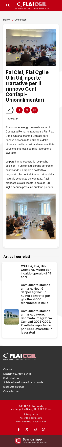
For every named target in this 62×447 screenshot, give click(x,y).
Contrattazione (11, 391)
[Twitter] (27, 429)
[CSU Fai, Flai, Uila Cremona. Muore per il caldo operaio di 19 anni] (11, 272)
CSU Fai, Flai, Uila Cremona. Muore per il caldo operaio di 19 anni (36, 271)
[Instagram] (35, 429)
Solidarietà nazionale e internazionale (23, 382)
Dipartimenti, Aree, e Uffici (17, 373)
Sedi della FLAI (11, 378)
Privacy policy (31, 414)
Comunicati (20, 19)
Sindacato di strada (13, 386)
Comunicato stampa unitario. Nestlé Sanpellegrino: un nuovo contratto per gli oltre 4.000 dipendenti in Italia (35, 294)
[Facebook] (19, 110)
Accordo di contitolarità (31, 418)
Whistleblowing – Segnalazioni (31, 421)
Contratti (7, 369)
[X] (27, 110)
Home (6, 19)
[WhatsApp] (34, 110)
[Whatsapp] (43, 429)
